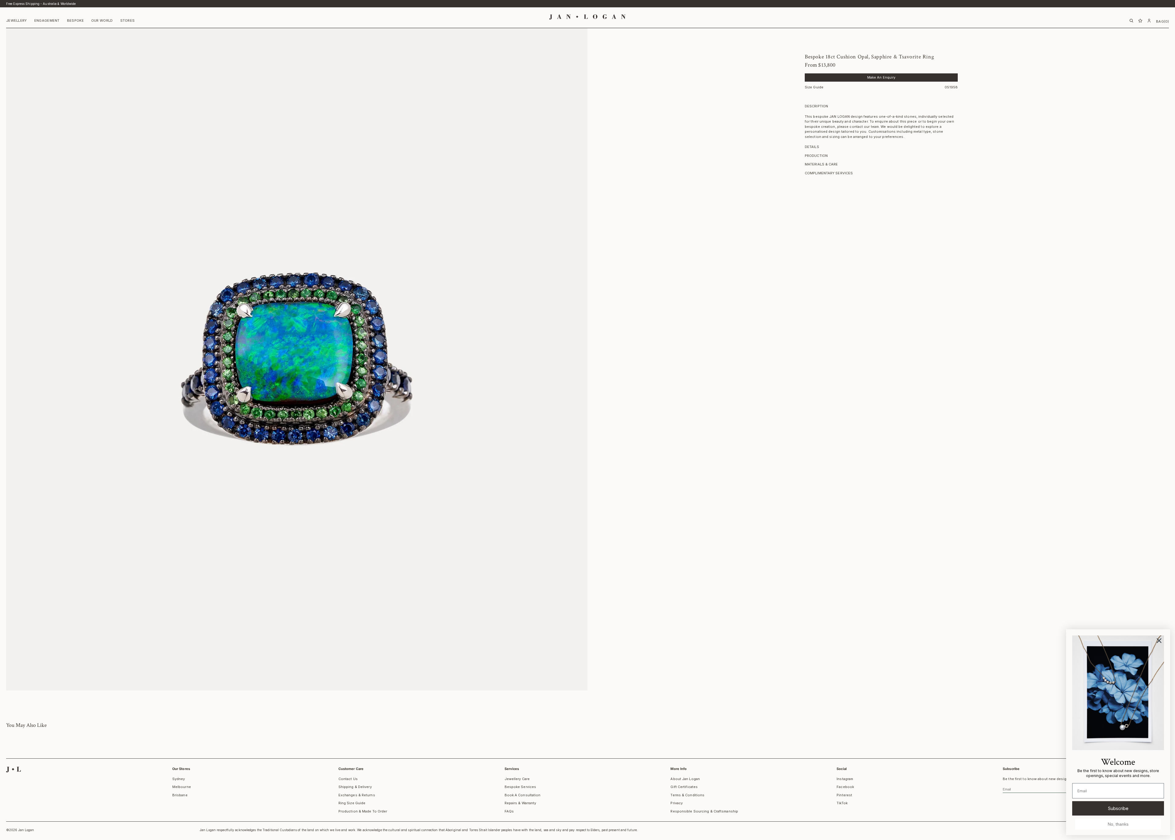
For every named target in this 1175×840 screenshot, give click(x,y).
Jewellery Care (517, 779)
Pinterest (844, 795)
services (512, 769)
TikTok (842, 803)
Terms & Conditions (687, 795)
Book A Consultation (523, 795)
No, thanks (1118, 824)
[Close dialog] (1159, 641)
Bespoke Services (520, 787)
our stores (181, 769)
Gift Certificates (684, 787)
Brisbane (180, 795)
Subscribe (1118, 808)
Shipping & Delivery (355, 787)
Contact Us (348, 779)
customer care (351, 769)
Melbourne (181, 787)
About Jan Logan (685, 779)
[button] (16, 21)
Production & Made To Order (362, 811)
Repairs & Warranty (520, 803)
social (842, 769)
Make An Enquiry (881, 77)
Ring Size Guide (352, 803)
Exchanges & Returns (356, 795)
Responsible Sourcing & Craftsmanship (704, 811)
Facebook (845, 787)
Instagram (845, 779)
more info (678, 769)
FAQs (509, 811)
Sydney (178, 779)
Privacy (676, 803)
